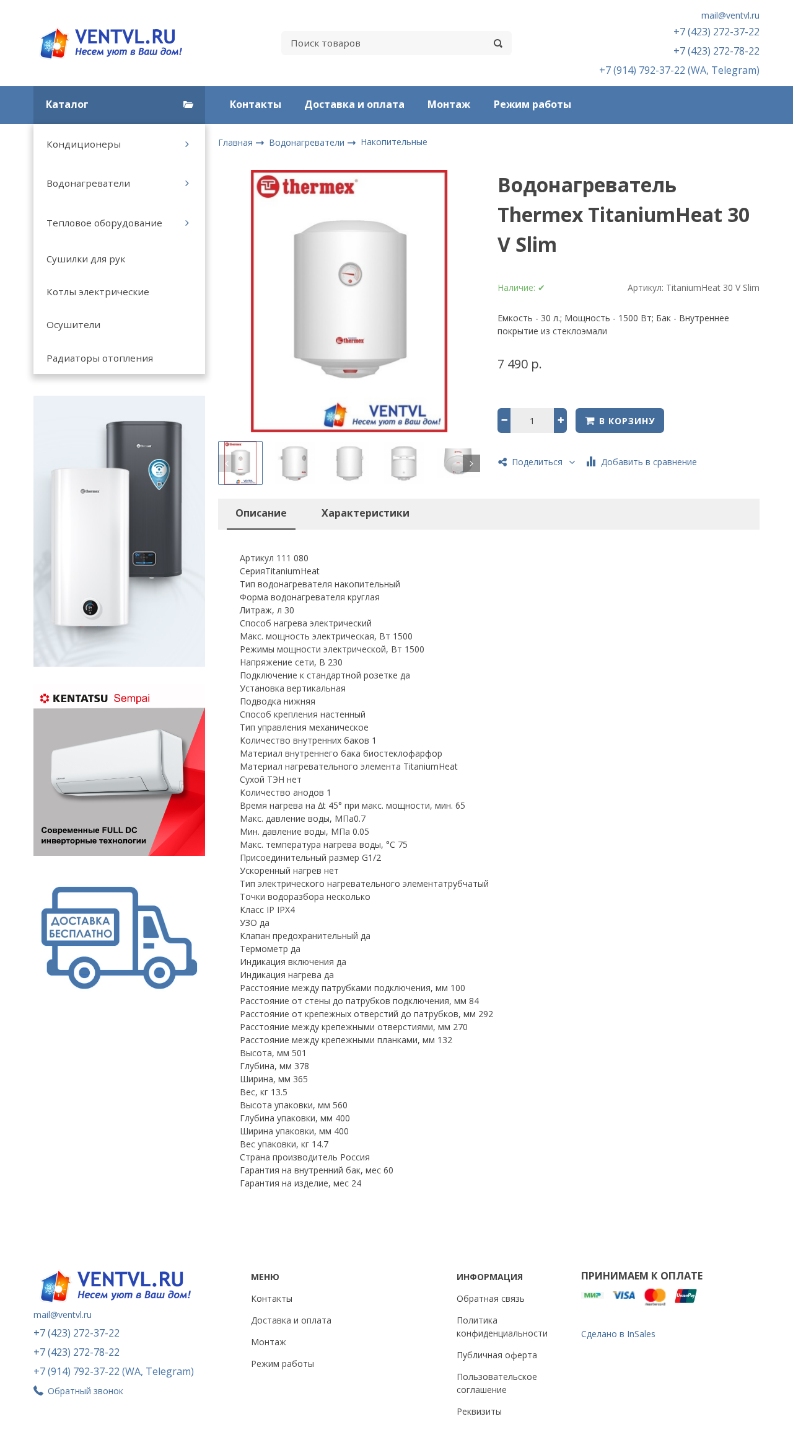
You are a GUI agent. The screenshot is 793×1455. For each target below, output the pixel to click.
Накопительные (394, 142)
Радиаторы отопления (99, 357)
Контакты (255, 104)
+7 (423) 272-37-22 (716, 31)
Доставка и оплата (354, 104)
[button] (226, 463)
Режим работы (532, 104)
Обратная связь (491, 1298)
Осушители (73, 324)
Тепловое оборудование (104, 222)
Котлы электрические (97, 291)
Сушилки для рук (85, 258)
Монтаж (448, 104)
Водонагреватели (88, 183)
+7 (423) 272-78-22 (716, 51)
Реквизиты (479, 1411)
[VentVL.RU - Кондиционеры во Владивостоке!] (117, 43)
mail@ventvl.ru (730, 15)
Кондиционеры (83, 143)
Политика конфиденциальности (502, 1326)
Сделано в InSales (618, 1334)
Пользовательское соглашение (497, 1383)
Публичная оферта (497, 1355)
